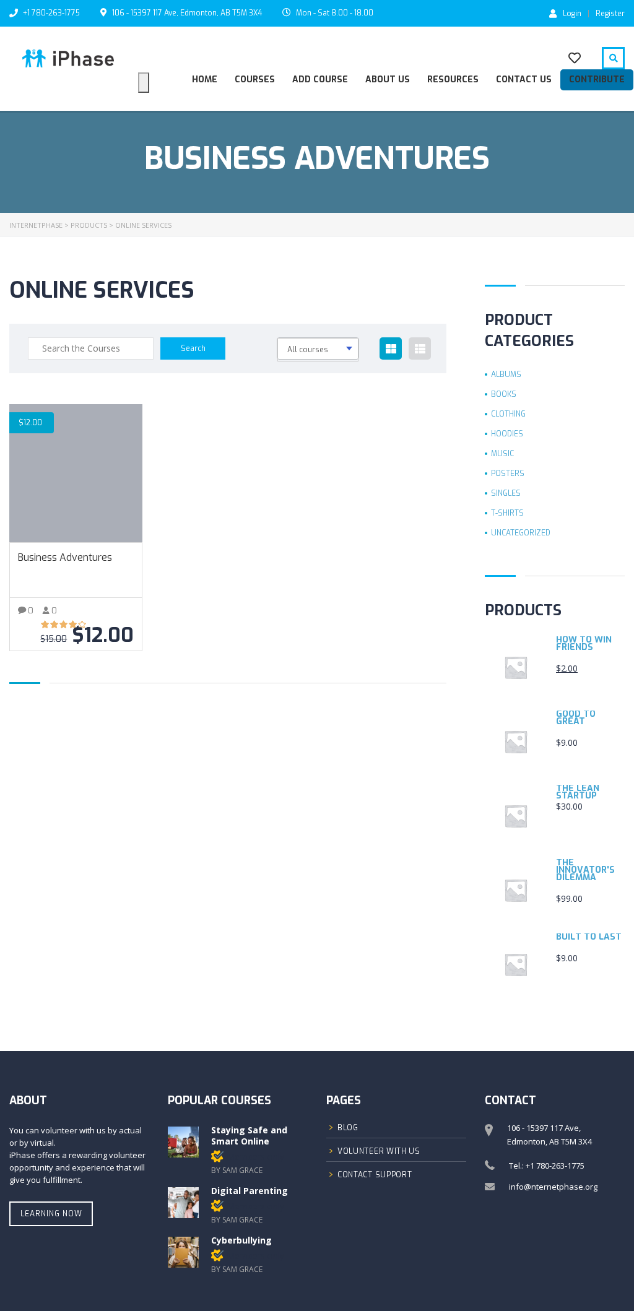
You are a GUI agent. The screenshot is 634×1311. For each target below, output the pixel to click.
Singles (506, 493)
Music (502, 453)
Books (503, 394)
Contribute (597, 79)
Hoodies (507, 434)
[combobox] (318, 348)
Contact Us (524, 79)
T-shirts (507, 513)
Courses (255, 79)
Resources (453, 79)
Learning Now (51, 1214)
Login (572, 13)
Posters (507, 473)
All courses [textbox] (307, 350)
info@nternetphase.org (553, 1186)
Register (610, 13)
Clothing (508, 414)
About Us (387, 79)
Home (204, 79)
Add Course (320, 79)
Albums (506, 374)
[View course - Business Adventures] (75, 473)
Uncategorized (520, 533)
